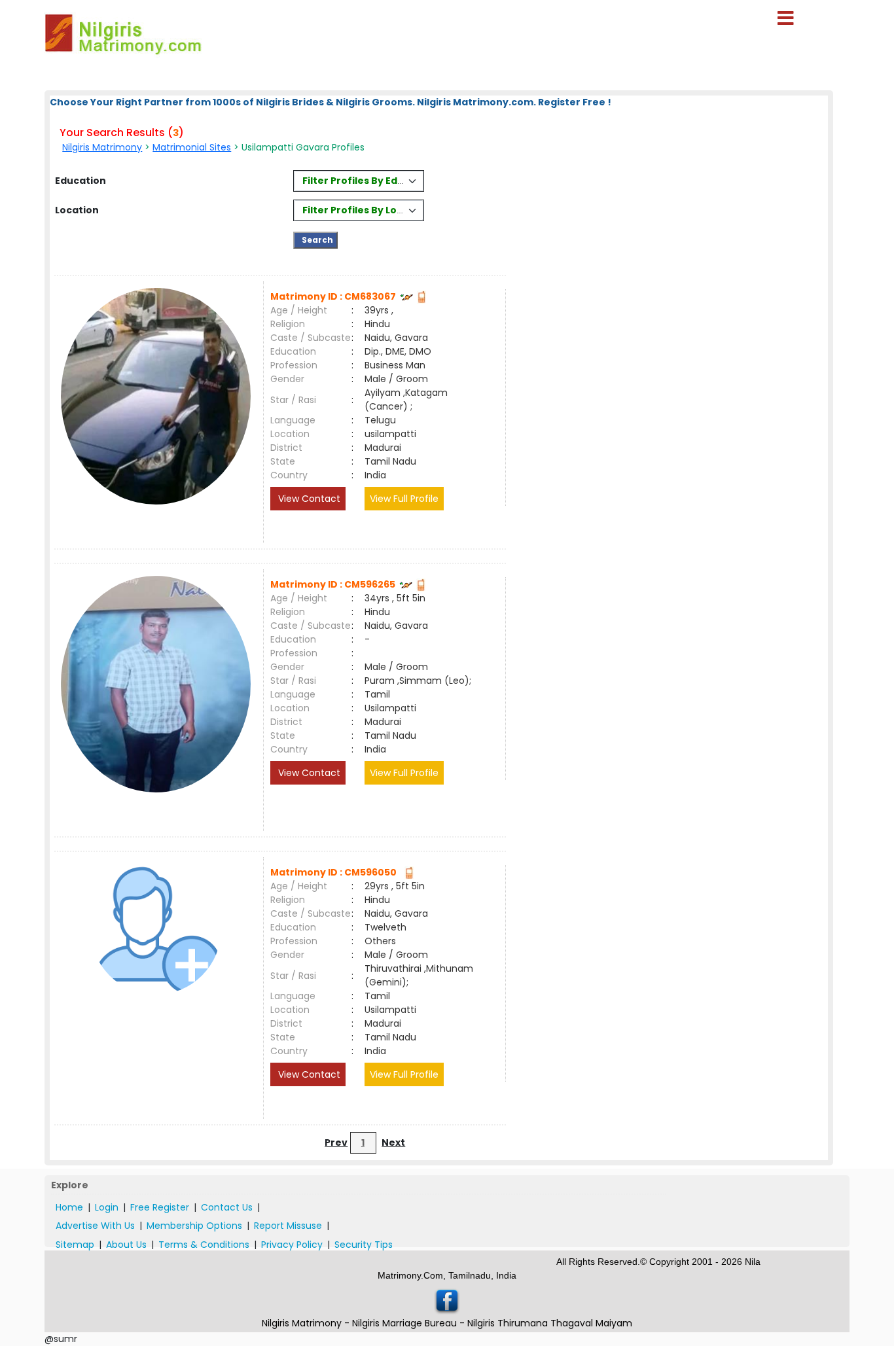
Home (69, 1207)
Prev (336, 1142)
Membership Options (194, 1225)
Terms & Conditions (203, 1244)
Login (106, 1207)
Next (393, 1142)
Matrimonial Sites (191, 147)
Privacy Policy (292, 1244)
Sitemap (75, 1244)
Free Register (159, 1207)
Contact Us (227, 1207)
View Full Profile (404, 498)
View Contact (308, 498)
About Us (126, 1244)
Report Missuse (288, 1225)
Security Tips (363, 1244)
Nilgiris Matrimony (102, 147)
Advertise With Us (95, 1225)
